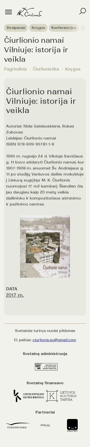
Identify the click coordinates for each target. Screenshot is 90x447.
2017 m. (15, 295)
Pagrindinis (15, 69)
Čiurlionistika (46, 69)
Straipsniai (15, 28)
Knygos (38, 28)
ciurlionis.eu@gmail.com (54, 340)
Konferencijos (63, 28)
